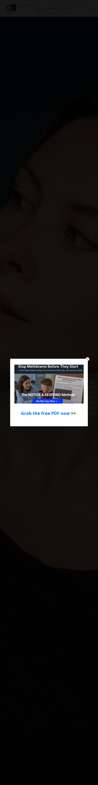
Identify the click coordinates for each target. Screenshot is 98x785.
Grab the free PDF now (45, 413)
